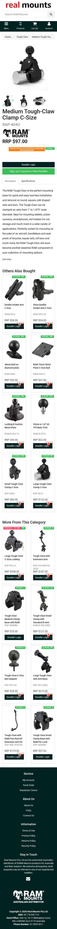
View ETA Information (27, 150)
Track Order (28, 785)
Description (10, 181)
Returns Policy (29, 841)
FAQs (28, 810)
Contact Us (28, 815)
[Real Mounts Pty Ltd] (28, 3)
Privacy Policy (28, 835)
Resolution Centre (28, 790)
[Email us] (28, 878)
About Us (28, 805)
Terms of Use (28, 830)
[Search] (51, 14)
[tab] (10, 181)
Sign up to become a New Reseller (29, 171)
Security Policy (28, 846)
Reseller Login (28, 164)
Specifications (28, 181)
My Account (28, 780)
